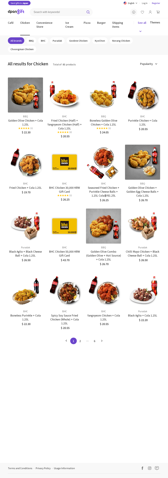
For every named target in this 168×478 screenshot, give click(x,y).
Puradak (57, 40)
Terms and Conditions (20, 468)
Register (156, 3)
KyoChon (100, 40)
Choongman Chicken (22, 49)
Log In (144, 3)
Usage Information (64, 468)
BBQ (31, 40)
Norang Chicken (121, 40)
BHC (43, 40)
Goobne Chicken (78, 40)
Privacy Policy (43, 468)
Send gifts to (19, 3)
